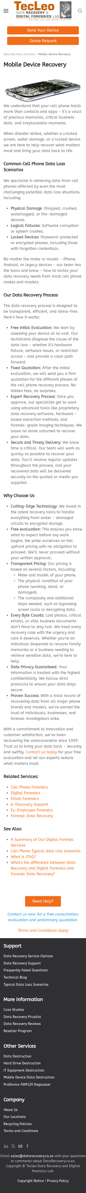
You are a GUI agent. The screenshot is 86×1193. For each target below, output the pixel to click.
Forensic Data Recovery (32, 816)
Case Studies (14, 1010)
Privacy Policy (58, 1181)
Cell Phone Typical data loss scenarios (46, 851)
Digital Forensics (25, 793)
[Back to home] (43, 11)
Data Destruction (17, 1056)
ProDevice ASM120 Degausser (27, 1085)
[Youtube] (20, 1146)
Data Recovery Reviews (22, 1024)
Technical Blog (15, 977)
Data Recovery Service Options (28, 956)
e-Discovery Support (29, 804)
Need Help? (43, 901)
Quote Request (43, 40)
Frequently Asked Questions (26, 970)
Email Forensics (25, 798)
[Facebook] (27, 1146)
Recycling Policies (18, 1124)
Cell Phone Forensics (29, 787)
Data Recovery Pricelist (22, 1017)
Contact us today (41, 752)
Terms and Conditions (21, 1131)
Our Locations (15, 1117)
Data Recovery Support (22, 963)
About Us (11, 1110)
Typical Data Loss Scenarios (26, 985)
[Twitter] (13, 1146)
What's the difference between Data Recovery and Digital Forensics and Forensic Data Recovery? (43, 868)
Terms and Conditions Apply (43, 930)
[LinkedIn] (6, 1146)
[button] (6, 11)
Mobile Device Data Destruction (29, 1077)
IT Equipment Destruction (24, 1070)
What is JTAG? (23, 856)
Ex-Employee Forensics (32, 810)
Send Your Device (43, 30)
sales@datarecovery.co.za (32, 1156)
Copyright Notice (30, 1181)
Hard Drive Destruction (22, 1063)
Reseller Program (18, 1031)
